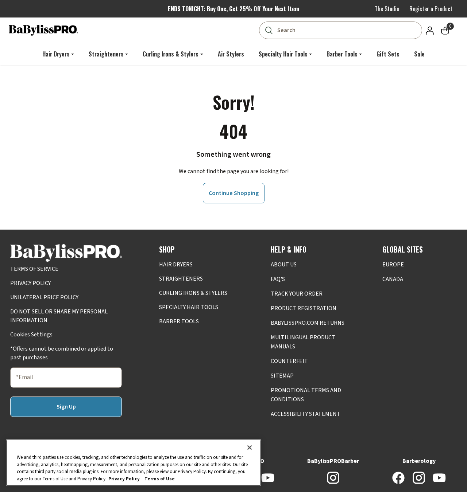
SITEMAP (282, 376)
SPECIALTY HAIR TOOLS (188, 307)
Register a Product (430, 8)
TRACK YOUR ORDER (297, 294)
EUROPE (393, 265)
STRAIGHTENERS (181, 279)
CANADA (392, 279)
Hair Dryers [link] (56, 54)
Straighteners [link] (106, 54)
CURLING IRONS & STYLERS (193, 293)
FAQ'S (278, 279)
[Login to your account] (430, 30)
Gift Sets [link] (388, 54)
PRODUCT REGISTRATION (303, 308)
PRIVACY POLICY (30, 283)
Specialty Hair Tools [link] (283, 54)
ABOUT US (284, 265)
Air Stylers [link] (231, 54)
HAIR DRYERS (176, 265)
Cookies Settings (31, 335)
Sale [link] (419, 54)
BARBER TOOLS (179, 321)
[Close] (250, 448)
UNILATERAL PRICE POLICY (44, 297)
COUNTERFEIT (289, 361)
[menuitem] (58, 54)
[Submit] (268, 30)
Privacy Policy (124, 478)
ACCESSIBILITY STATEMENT (305, 414)
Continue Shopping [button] (234, 193)
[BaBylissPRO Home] (43, 30)
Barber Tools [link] (342, 54)
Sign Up (66, 407)
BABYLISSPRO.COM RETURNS (307, 323)
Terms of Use (159, 478)
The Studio (387, 8)
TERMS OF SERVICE (34, 269)
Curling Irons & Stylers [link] (170, 54)
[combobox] (342, 30)
